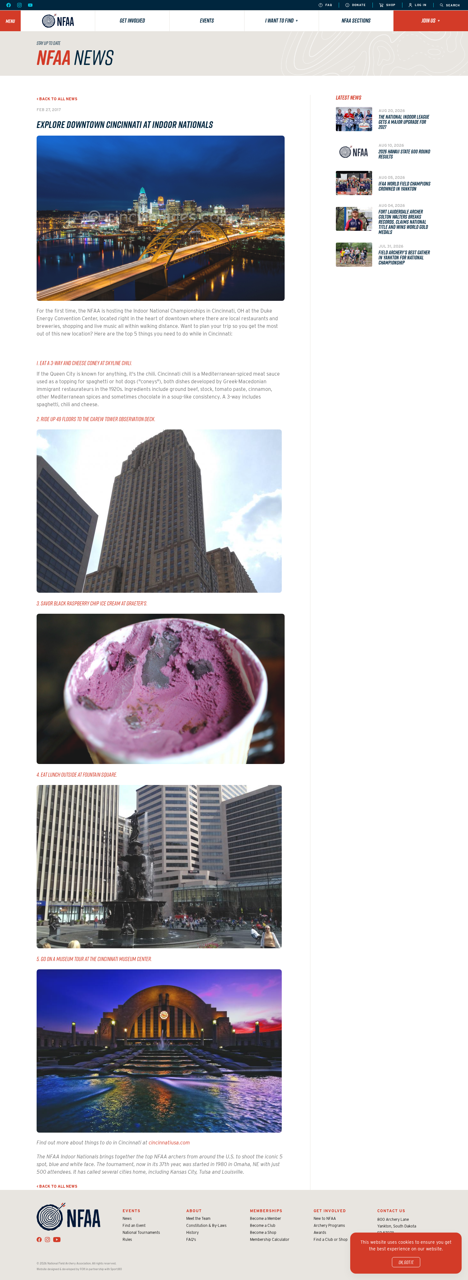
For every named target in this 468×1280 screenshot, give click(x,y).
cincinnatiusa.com (169, 1143)
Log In (420, 5)
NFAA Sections (356, 21)
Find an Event (134, 1225)
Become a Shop (263, 1232)
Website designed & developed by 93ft (61, 1269)
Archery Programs (329, 1225)
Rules (127, 1239)
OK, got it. (406, 1262)
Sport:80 (116, 1269)
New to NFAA (325, 1218)
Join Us (431, 21)
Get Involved (132, 21)
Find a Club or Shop (331, 1239)
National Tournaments (141, 1232)
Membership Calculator (269, 1239)
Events (207, 21)
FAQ (328, 5)
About (194, 1210)
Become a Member (265, 1218)
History (192, 1232)
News (127, 1218)
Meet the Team (198, 1218)
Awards (320, 1232)
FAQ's (191, 1239)
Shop (390, 5)
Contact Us (391, 1210)
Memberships (266, 1210)
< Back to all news (57, 98)
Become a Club (262, 1225)
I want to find (281, 21)
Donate (358, 5)
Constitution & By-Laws (206, 1225)
